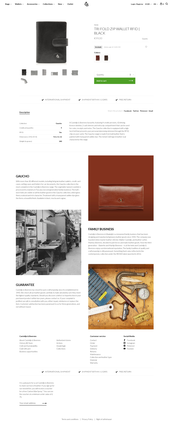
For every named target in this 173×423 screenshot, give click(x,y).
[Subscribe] (124, 220)
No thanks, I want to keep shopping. (115, 235)
